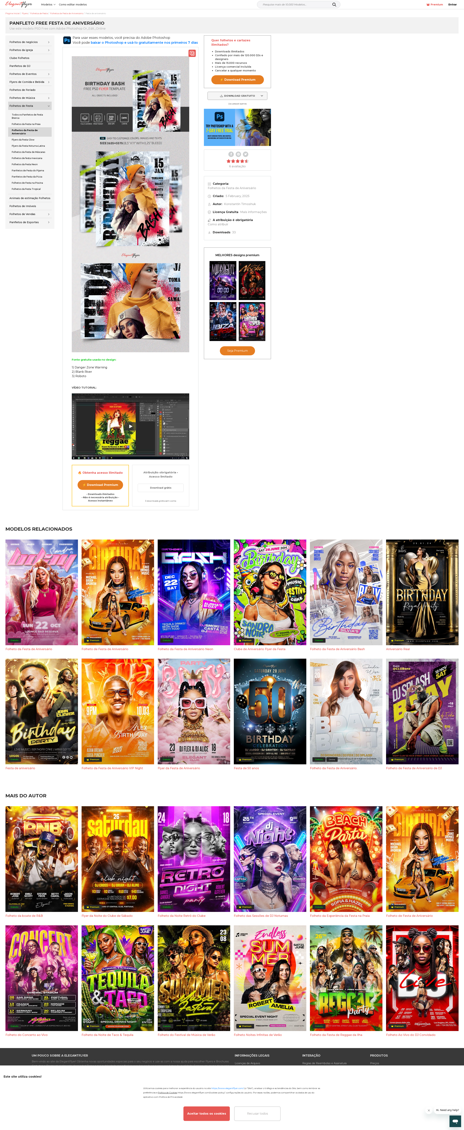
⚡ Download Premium (100, 485)
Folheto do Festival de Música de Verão (186, 1035)
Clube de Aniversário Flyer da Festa (259, 649)
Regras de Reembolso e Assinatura (324, 1063)
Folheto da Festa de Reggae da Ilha (336, 1035)
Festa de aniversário (20, 768)
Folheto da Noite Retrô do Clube (182, 916)
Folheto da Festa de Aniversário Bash (337, 649)
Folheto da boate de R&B (24, 916)
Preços (374, 1063)
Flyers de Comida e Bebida (26, 82)
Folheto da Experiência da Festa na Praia (340, 916)
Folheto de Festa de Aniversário (105, 649)
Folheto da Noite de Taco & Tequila (107, 1035)
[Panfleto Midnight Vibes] (223, 280)
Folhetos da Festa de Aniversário (232, 188)
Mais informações (253, 212)
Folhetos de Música (22, 98)
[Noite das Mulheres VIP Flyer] (252, 321)
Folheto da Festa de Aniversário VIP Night (112, 768)
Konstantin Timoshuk (240, 204)
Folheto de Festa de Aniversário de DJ (414, 768)
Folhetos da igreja (21, 50)
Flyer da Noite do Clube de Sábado (107, 916)
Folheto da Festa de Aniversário (28, 649)
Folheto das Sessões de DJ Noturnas (261, 916)
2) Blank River (82, 371)
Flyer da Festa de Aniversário (179, 768)
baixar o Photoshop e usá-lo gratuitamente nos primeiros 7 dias (144, 43)
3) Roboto (79, 376)
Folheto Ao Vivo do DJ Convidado (411, 1035)
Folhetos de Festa (21, 106)
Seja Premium (237, 351)
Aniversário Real (398, 649)
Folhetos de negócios (23, 42)
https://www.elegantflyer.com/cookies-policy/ (201, 1092)
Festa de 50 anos (246, 768)
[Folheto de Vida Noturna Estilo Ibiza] (223, 321)
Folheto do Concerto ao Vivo (26, 1035)
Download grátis (160, 487)
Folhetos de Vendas (22, 214)
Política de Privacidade (171, 1097)
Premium (437, 4)
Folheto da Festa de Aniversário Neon (185, 649)
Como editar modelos (73, 4)
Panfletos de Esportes (24, 222)
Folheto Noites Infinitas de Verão (258, 1035)
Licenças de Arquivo (247, 1063)
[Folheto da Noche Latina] (252, 280)
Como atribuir (218, 224)
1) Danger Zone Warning (89, 367)
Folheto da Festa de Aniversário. (333, 768)
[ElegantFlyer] (18, 4)
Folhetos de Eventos (23, 74)
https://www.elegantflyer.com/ (227, 1088)
